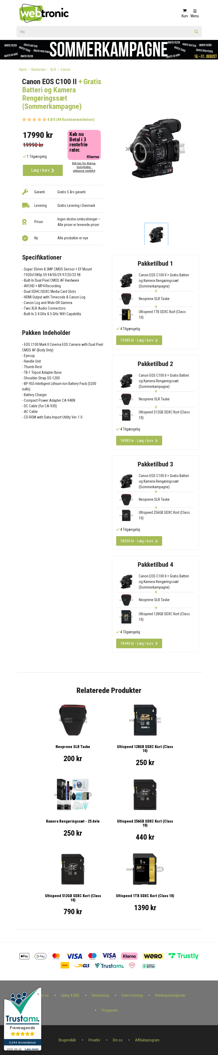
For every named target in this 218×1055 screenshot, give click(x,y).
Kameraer (38, 69)
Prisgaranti (110, 1010)
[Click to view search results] (196, 33)
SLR (53, 69)
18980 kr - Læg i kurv (137, 440)
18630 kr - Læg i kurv (137, 541)
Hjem (23, 69)
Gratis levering (132, 995)
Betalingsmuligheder (170, 995)
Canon (65, 69)
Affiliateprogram (147, 1040)
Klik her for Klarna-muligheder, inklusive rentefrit (84, 167)
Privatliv (94, 1040)
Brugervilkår (67, 1040)
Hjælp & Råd (70, 995)
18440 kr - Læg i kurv (137, 643)
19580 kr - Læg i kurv (137, 340)
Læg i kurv (41, 170)
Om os (118, 1040)
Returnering (100, 995)
